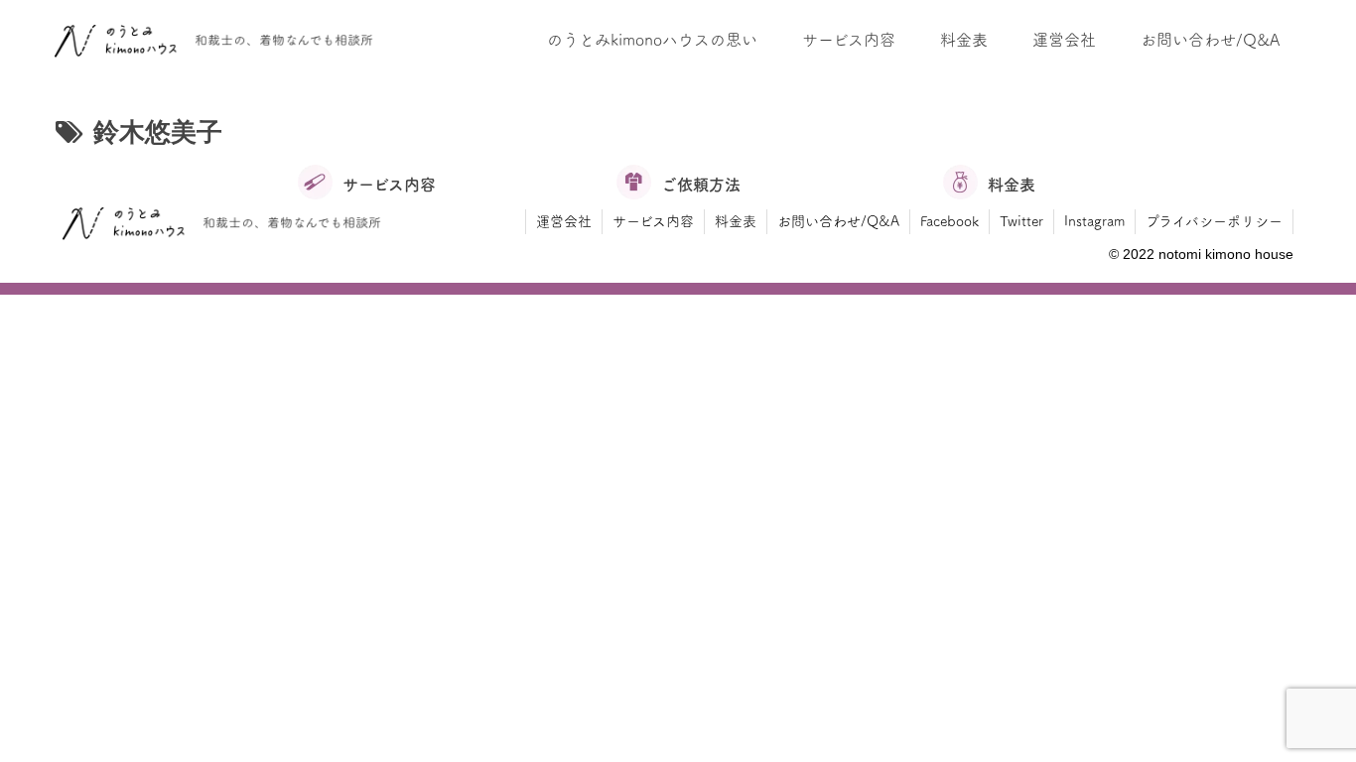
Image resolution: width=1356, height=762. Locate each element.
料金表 (735, 221)
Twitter (1021, 221)
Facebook (949, 221)
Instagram (1094, 221)
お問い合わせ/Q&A (838, 221)
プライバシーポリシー (1214, 221)
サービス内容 (653, 221)
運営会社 (564, 221)
